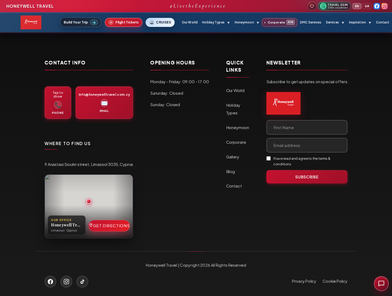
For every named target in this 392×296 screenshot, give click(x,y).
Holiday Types (233, 108)
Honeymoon (237, 127)
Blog (230, 171)
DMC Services (310, 22)
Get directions (111, 225)
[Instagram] (384, 6)
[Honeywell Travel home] (283, 103)
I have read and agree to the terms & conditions (301, 161)
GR (367, 6)
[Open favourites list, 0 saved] (312, 6)
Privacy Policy (304, 281)
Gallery (232, 156)
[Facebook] (377, 6)
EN (357, 6)
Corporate (279, 22)
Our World (190, 22)
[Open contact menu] (381, 285)
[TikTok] (82, 281)
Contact (383, 22)
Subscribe (306, 176)
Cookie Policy (335, 281)
